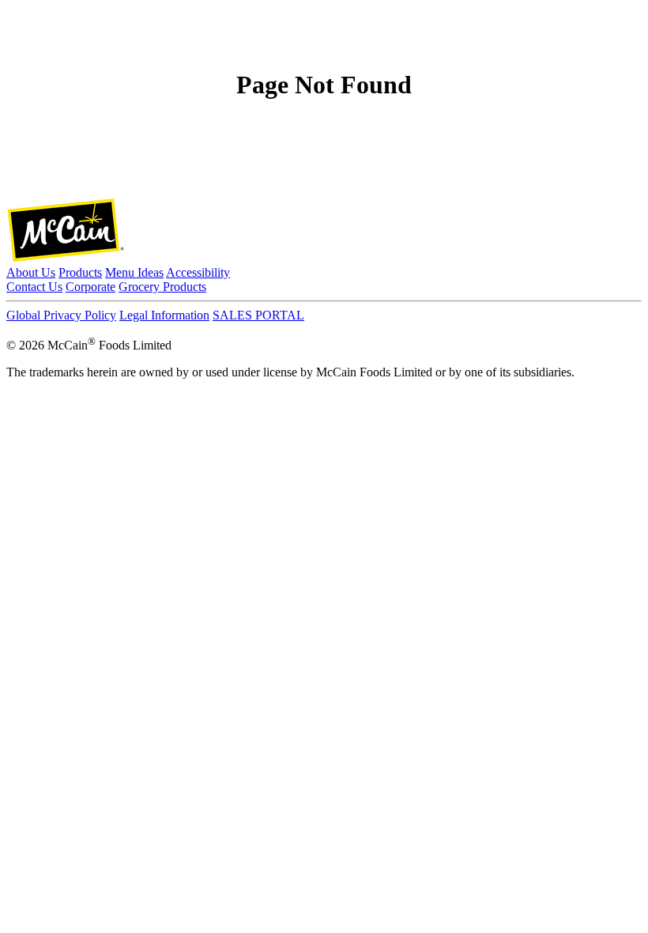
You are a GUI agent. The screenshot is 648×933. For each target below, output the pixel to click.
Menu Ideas (134, 272)
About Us (30, 272)
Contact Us (34, 286)
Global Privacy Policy (61, 315)
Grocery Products (162, 286)
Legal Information (164, 315)
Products (80, 272)
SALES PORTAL (258, 315)
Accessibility (198, 272)
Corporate (90, 286)
